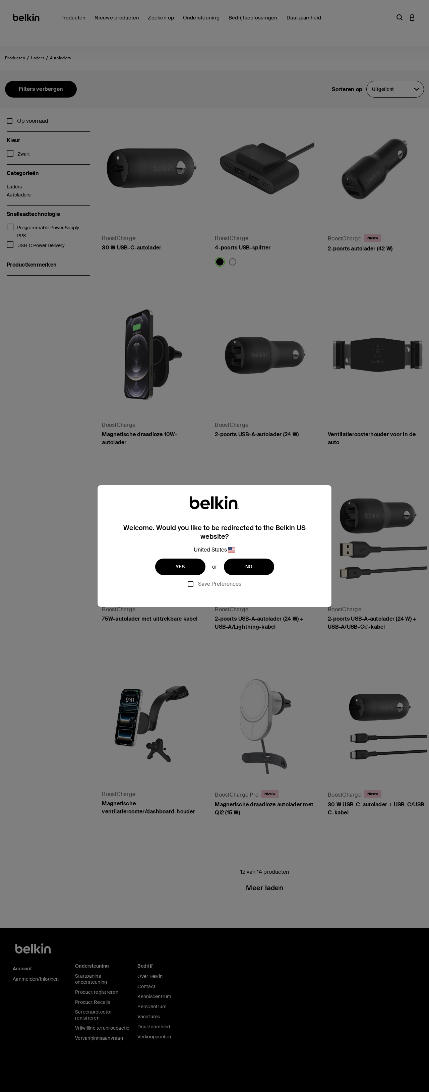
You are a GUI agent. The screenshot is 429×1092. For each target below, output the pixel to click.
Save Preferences (219, 583)
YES (180, 567)
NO (249, 567)
